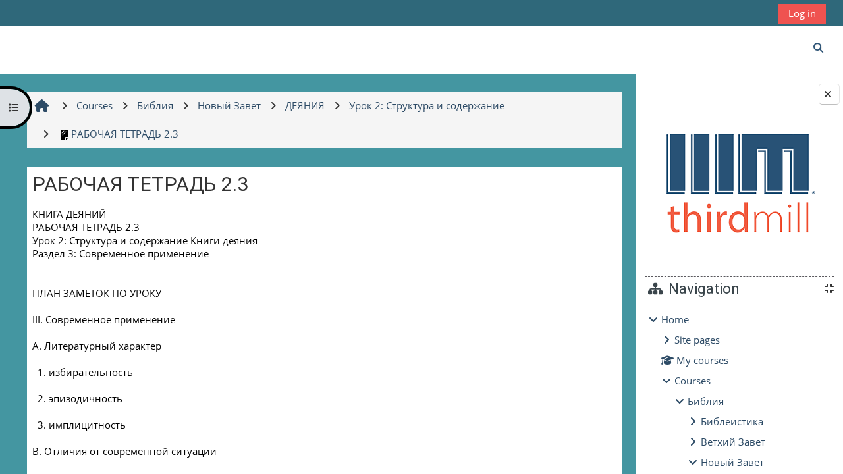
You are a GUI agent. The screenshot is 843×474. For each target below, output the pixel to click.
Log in (802, 13)
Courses (692, 380)
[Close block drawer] (829, 94)
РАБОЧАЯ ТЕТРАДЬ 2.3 (124, 133)
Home (675, 319)
